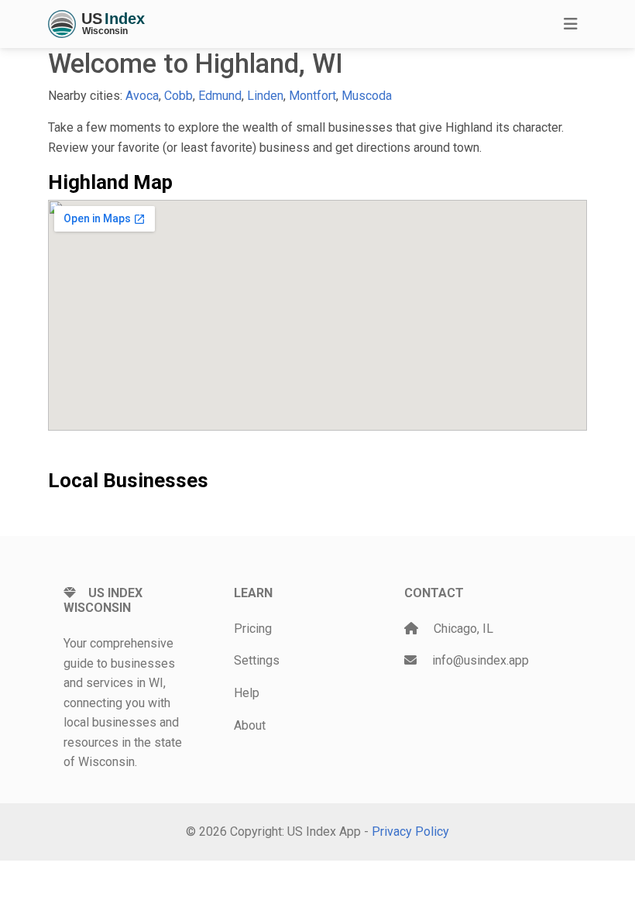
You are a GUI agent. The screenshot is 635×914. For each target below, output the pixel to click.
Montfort (312, 95)
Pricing (253, 628)
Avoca (142, 95)
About (250, 725)
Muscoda (367, 95)
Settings (257, 660)
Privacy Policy (410, 831)
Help (246, 693)
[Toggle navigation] (570, 24)
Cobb (178, 95)
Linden (265, 95)
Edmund (220, 95)
